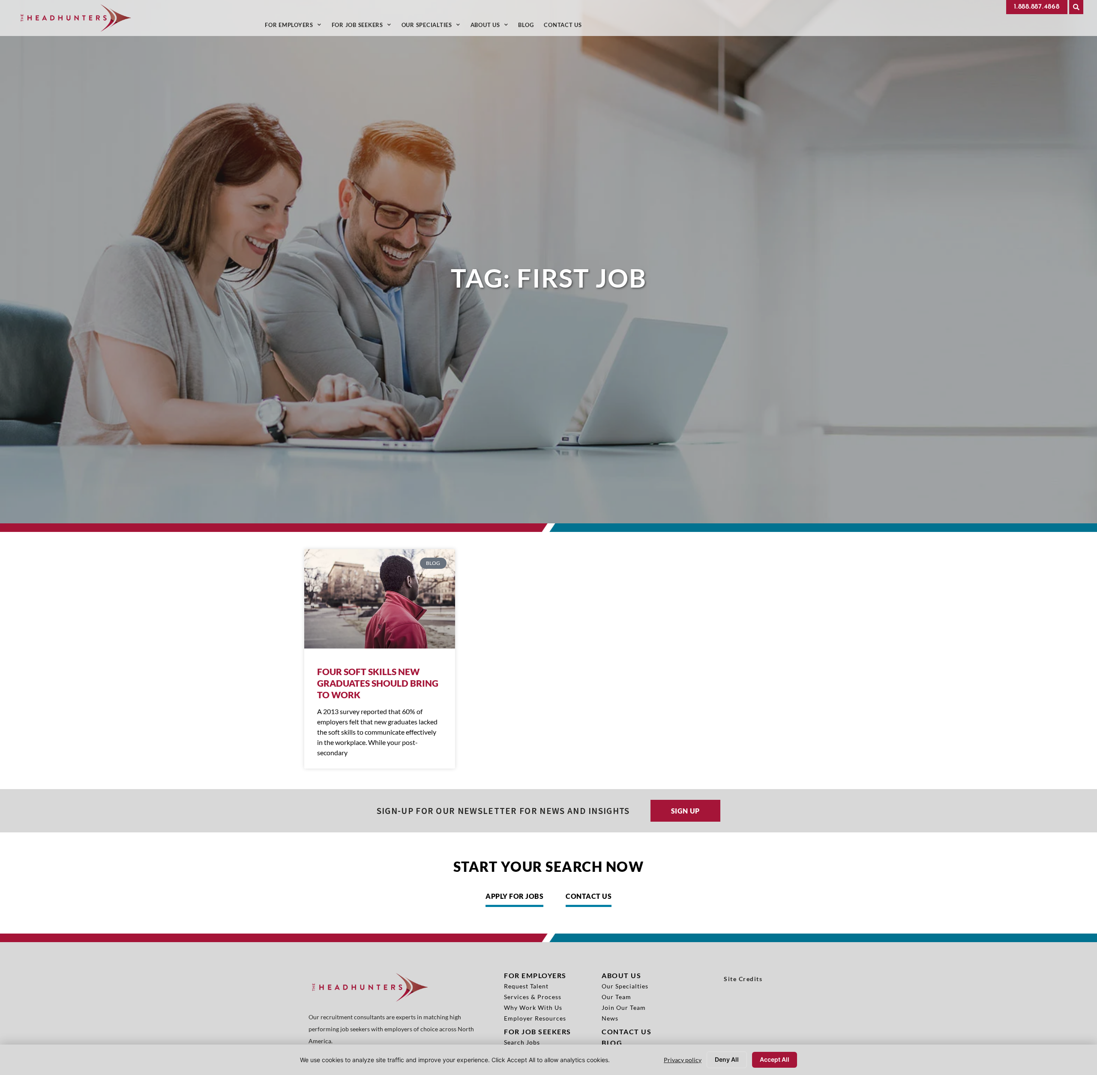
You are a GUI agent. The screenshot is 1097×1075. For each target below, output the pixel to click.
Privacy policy (682, 1059)
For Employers (296, 26)
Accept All (774, 1059)
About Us (492, 26)
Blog (528, 26)
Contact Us (565, 26)
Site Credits (743, 979)
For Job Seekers (364, 26)
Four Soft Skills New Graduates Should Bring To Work (377, 683)
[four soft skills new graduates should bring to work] (379, 599)
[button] (1076, 7)
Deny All (727, 1059)
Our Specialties (433, 26)
